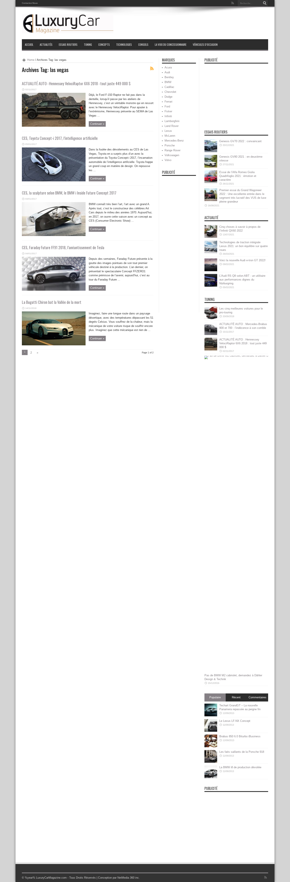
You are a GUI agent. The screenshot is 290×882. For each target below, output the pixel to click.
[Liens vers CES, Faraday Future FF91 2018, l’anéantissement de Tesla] (54, 289)
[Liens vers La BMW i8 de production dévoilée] (210, 777)
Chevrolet (170, 91)
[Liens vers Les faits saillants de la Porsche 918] (210, 761)
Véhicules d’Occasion (205, 44)
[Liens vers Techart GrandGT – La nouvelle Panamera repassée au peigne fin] (210, 715)
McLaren (170, 135)
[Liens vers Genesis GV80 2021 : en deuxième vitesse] (210, 166)
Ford (167, 106)
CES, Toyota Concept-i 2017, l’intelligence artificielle (60, 138)
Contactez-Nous (30, 3)
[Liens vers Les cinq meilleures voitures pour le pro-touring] (210, 318)
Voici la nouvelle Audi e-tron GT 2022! (242, 260)
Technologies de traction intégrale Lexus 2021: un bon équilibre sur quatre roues (243, 246)
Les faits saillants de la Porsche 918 (241, 751)
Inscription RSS (151, 68)
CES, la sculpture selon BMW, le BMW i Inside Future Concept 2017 (69, 193)
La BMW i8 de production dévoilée (240, 767)
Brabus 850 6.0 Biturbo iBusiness (239, 736)
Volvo (168, 160)
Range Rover (172, 150)
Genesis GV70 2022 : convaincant (240, 141)
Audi (167, 72)
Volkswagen (172, 155)
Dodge (168, 96)
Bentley (169, 77)
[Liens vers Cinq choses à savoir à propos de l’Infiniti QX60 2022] (210, 236)
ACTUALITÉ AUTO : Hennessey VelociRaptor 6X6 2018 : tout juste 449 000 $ (76, 83)
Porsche (170, 145)
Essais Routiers (68, 44)
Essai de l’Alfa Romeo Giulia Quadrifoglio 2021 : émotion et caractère (237, 176)
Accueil (29, 44)
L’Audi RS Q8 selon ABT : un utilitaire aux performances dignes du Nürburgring (242, 279)
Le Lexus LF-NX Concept (234, 720)
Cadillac (169, 87)
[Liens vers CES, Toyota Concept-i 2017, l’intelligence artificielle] (54, 180)
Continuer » (97, 123)
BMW (168, 82)
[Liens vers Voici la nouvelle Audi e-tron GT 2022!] (210, 270)
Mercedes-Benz (174, 140)
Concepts (104, 44)
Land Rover (172, 126)
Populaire (215, 697)
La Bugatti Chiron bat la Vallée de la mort (51, 302)
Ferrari (168, 101)
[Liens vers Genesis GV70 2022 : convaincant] (210, 151)
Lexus (168, 130)
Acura (168, 67)
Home (30, 59)
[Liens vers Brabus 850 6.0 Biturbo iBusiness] (210, 746)
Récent (236, 697)
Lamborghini (172, 121)
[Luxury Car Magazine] (67, 32)
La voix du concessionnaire (170, 44)
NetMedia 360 (125, 877)
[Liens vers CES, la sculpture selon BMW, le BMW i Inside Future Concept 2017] (54, 235)
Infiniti (168, 116)
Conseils (143, 44)
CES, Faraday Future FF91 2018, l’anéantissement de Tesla (63, 247)
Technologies (124, 44)
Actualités (46, 44)
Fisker (168, 111)
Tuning (88, 44)
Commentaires (257, 697)
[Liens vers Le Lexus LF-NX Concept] (210, 730)
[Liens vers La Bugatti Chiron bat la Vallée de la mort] (54, 344)
